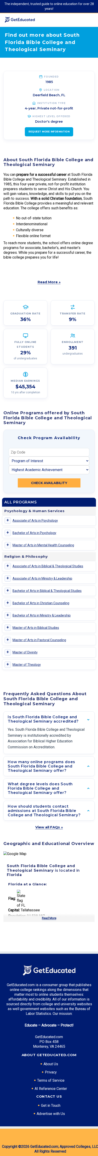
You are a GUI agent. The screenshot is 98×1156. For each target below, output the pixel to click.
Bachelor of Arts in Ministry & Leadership (42, 615)
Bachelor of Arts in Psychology (34, 533)
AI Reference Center (51, 1088)
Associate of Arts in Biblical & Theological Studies (48, 566)
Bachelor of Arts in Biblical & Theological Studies (47, 591)
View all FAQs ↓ (49, 827)
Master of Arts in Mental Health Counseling (43, 545)
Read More (49, 918)
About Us (51, 1064)
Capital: (14, 910)
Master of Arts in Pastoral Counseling (39, 640)
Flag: (12, 898)
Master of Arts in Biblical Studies (36, 628)
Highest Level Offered (51, 116)
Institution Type (51, 103)
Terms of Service (50, 1080)
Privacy (51, 1072)
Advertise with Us (51, 1114)
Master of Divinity (25, 652)
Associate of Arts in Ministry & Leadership (42, 578)
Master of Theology (27, 664)
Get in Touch (50, 1105)
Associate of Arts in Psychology (35, 520)
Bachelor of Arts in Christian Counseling (41, 603)
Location (51, 89)
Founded (51, 76)
